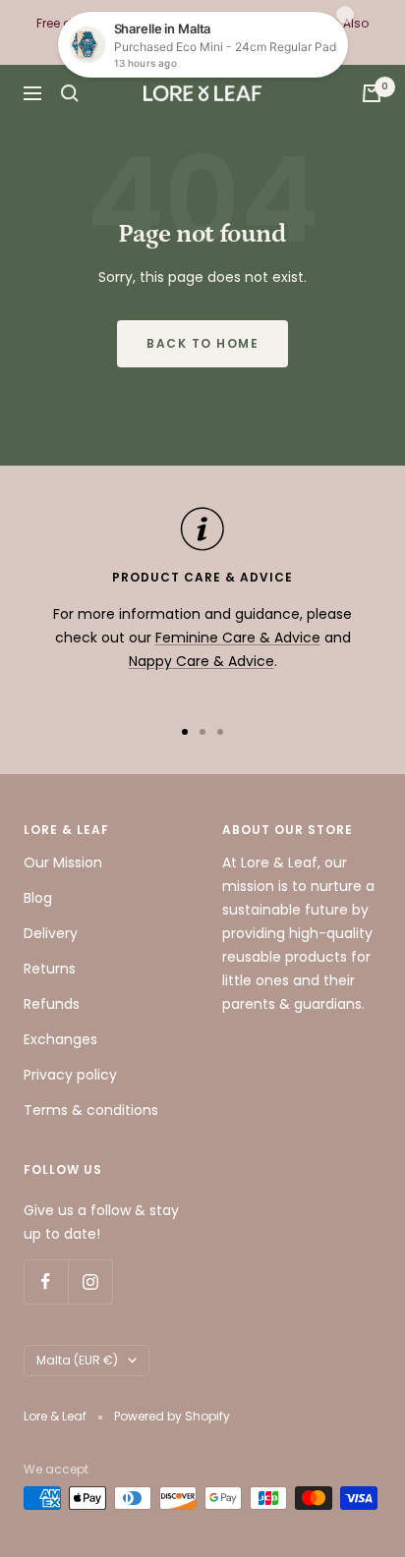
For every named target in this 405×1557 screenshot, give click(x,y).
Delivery (51, 933)
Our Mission (63, 862)
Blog (38, 898)
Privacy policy (70, 1074)
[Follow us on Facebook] (46, 1281)
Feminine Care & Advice (237, 637)
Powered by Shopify (172, 1416)
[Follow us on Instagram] (90, 1281)
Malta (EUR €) (77, 1360)
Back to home (202, 343)
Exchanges (60, 1039)
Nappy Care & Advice (201, 661)
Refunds (52, 1004)
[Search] (70, 93)
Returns (50, 968)
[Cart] (371, 93)
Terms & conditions (91, 1110)
